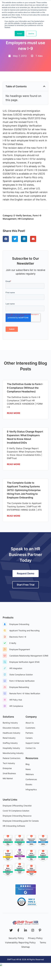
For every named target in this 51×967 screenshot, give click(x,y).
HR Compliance (26, 218)
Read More (13, 413)
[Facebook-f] (18, 930)
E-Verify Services (22, 215)
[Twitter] (11, 930)
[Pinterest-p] (39, 930)
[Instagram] (32, 930)
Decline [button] (31, 33)
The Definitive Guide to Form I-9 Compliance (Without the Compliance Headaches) (25, 388)
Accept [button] (19, 33)
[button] (44, 86)
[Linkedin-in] (25, 930)
